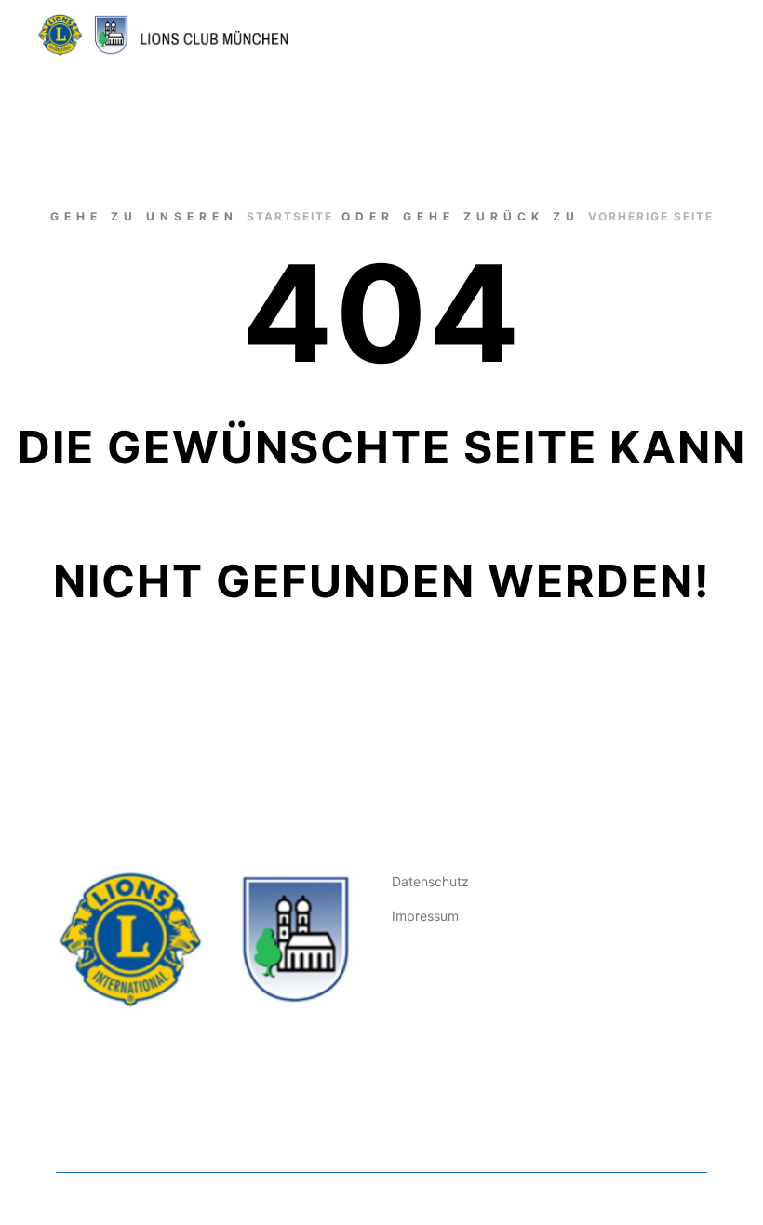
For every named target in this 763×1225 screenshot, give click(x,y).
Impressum (425, 916)
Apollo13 (327, 1198)
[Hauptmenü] (695, 35)
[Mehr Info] (661, 35)
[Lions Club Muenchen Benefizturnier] (162, 35)
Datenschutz (430, 881)
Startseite (290, 216)
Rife (67, 1198)
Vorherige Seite (651, 216)
